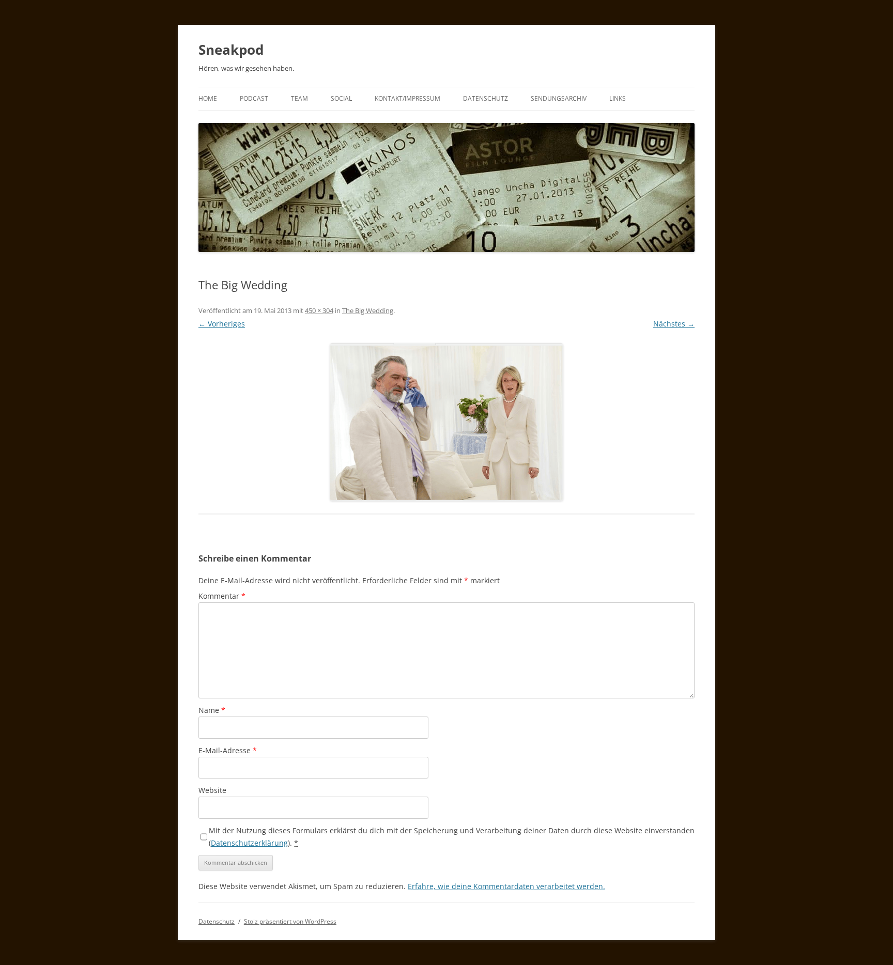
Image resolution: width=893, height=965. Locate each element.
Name (211, 710)
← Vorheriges (221, 324)
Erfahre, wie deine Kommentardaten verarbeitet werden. (506, 886)
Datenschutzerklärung (249, 843)
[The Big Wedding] (446, 422)
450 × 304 (319, 310)
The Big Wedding (367, 310)
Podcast (254, 98)
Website (212, 790)
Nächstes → (674, 324)
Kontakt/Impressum (407, 98)
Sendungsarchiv (559, 98)
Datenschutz (485, 98)
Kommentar (221, 596)
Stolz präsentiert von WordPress (290, 921)
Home (207, 98)
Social (341, 98)
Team (299, 98)
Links (617, 98)
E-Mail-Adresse (227, 750)
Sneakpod (231, 49)
